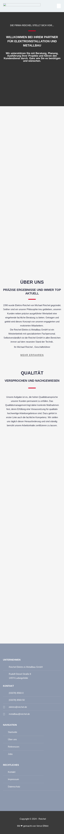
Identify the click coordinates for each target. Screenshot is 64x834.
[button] (59, 6)
